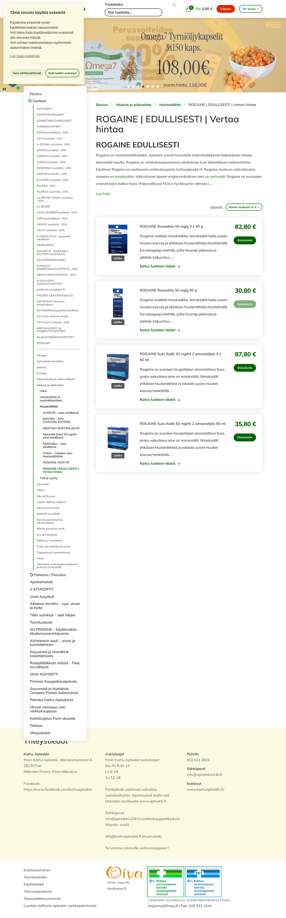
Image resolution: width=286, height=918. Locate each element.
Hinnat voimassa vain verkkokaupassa (48, 709)
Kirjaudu (225, 8)
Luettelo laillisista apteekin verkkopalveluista (60, 905)
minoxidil (217, 176)
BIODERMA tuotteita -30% (54, 168)
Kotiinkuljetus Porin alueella (52, 718)
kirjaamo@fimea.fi (163, 906)
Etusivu (36, 94)
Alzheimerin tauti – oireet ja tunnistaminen (52, 642)
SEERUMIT (43, 343)
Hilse (43, 391)
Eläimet (41, 367)
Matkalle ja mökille (48, 513)
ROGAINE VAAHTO (56, 462)
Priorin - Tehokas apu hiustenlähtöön (57, 454)
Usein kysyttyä (42, 596)
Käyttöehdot (34, 884)
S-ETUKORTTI (41, 589)
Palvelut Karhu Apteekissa (51, 700)
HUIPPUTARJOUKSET (51, 114)
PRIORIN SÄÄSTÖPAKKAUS (55, 295)
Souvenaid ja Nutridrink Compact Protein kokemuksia (54, 690)
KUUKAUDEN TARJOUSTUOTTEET (50, 282)
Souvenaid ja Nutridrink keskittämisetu (49, 654)
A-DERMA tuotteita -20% (53, 144)
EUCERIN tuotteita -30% (52, 180)
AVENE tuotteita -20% (51, 162)
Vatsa (40, 558)
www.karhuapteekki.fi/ (205, 789)
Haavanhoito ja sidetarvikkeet (56, 379)
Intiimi (41, 490)
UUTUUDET (44, 108)
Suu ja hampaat (47, 534)
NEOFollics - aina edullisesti (54, 445)
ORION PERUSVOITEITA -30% (56, 274)
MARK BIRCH (45, 245)
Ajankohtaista (41, 582)
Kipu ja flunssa (46, 496)
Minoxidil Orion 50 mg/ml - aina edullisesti (60, 435)
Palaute (36, 725)
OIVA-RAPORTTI (44, 674)
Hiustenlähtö (49, 406)
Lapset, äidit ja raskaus (51, 502)
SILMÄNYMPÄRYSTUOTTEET (55, 337)
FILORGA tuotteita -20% (52, 191)
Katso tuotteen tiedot (158, 266)
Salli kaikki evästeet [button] (62, 73)
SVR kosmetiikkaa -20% (52, 218)
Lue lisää (103, 193)
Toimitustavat (41, 622)
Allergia (41, 355)
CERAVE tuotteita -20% (52, 173)
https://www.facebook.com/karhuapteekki (58, 789)
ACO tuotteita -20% (49, 138)
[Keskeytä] (4, 89)
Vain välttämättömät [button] (27, 73)
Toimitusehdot (35, 877)
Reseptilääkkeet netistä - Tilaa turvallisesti (55, 665)
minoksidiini (124, 176)
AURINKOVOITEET (49, 126)
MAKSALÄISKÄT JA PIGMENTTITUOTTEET (51, 329)
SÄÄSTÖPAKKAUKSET (51, 260)
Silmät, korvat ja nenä (50, 528)
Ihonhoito (43, 484)
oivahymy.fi (116, 888)
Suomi (251, 8)
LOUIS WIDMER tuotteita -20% (57, 212)
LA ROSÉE (43, 206)
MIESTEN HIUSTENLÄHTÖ (61, 428)
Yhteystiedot (40, 733)
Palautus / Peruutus (50, 574)
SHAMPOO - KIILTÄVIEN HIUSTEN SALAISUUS (52, 252)
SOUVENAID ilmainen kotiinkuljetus (51, 303)
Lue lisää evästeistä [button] (25, 56)
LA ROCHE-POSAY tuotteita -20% (55, 199)
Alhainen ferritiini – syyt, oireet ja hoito (55, 605)
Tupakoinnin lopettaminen (53, 552)
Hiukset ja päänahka (50, 385)
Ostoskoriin (244, 240)
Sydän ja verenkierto (50, 540)
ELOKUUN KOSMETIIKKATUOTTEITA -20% (57, 267)
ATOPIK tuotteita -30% (51, 150)
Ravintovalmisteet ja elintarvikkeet (50, 521)
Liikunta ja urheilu (48, 507)
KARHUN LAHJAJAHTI (51, 289)
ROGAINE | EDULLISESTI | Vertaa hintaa (61, 470)
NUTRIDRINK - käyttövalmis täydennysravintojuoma (53, 631)
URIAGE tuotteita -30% (52, 224)
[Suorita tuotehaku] (174, 5)
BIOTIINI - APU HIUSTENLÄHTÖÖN (57, 420)
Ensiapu (42, 373)
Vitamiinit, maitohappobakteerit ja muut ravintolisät (57, 565)
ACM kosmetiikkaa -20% (52, 132)
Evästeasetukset (37, 870)
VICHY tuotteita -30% (51, 230)
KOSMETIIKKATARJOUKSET (54, 120)
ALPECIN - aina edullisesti (61, 413)
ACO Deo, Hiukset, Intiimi (53, 316)
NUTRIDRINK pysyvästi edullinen (58, 310)
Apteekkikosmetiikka (50, 361)
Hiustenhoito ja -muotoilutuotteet (51, 398)
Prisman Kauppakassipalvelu (53, 681)
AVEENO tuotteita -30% (52, 156)
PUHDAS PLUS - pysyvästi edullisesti (54, 238)
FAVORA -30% (46, 185)
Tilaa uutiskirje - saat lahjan (52, 615)
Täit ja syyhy (49, 478)
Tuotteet (39, 101)
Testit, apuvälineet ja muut (53, 546)
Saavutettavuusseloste (42, 898)
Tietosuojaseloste (38, 891)
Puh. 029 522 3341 (196, 906)
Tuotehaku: (114, 4)
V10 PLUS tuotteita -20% (53, 322)
